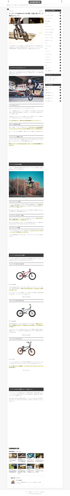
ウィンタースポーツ (48, 18)
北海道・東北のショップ (49, 92)
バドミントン (47, 51)
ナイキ (51, 78)
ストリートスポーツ (48, 54)
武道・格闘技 (47, 21)
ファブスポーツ (33, 493)
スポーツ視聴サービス (49, 70)
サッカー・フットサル (49, 37)
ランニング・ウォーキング (49, 29)
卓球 (46, 48)
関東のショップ (47, 87)
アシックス (47, 76)
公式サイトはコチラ (25, 296)
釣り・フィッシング (48, 12)
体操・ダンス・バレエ (49, 40)
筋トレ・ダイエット (48, 26)
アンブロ (57, 76)
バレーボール (47, 59)
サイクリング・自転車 (13, 448)
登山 (46, 65)
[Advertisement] (26, 57)
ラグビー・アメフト (48, 62)
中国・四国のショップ (49, 98)
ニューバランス (56, 78)
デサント (47, 78)
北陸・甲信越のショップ (49, 95)
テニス (46, 43)
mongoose (13, 284)
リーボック (47, 81)
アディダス (52, 76)
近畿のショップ (47, 89)
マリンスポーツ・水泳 (49, 15)
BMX (8, 9)
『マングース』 (11, 287)
